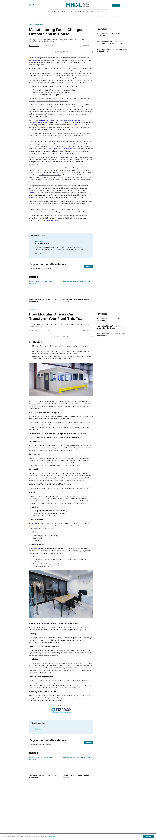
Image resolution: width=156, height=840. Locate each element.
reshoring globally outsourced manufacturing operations (48, 101)
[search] (33, 5)
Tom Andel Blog (34, 46)
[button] (30, 5)
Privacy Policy (53, 836)
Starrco (31, 330)
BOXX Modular (34, 523)
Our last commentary (36, 60)
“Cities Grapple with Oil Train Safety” (59, 149)
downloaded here (52, 220)
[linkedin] (58, 52)
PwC (69, 68)
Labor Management (113, 16)
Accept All (148, 836)
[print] (92, 52)
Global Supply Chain (77, 16)
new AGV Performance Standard (50, 175)
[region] (78, 836)
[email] (67, 52)
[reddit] (64, 52)
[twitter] (61, 52)
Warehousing (40, 16)
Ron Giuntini (74, 125)
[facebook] (55, 52)
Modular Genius (34, 548)
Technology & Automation (96, 16)
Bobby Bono (33, 68)
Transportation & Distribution (58, 16)
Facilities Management (36, 24)
